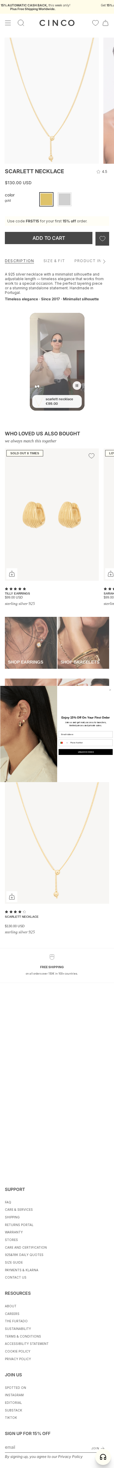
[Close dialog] (110, 690)
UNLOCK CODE (85, 752)
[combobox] (64, 743)
